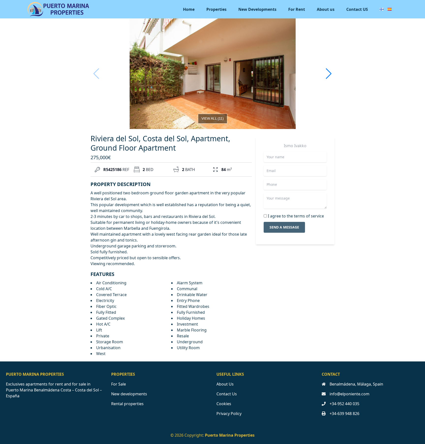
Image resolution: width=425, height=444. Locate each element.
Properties (216, 9)
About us (325, 9)
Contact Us (226, 394)
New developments (129, 394)
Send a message (284, 227)
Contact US (357, 9)
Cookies (223, 403)
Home (189, 9)
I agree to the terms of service (296, 216)
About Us (225, 384)
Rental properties (127, 403)
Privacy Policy (229, 413)
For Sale (118, 384)
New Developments (257, 9)
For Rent (296, 9)
